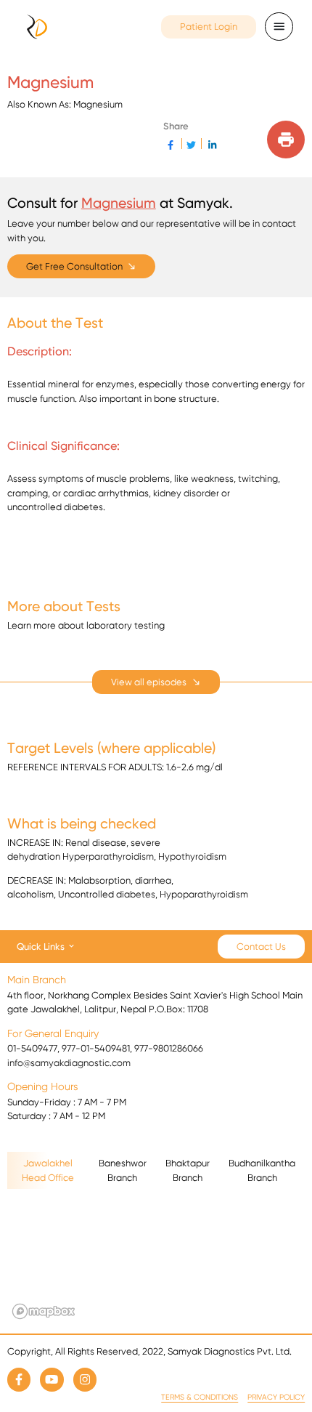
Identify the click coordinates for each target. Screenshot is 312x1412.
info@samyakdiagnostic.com (69, 1062)
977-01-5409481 (96, 1048)
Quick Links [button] (41, 946)
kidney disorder (186, 493)
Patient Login (208, 26)
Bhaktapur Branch (187, 1170)
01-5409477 (32, 1048)
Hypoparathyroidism (204, 894)
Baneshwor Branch (123, 1170)
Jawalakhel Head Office (48, 1170)
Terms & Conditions (199, 1397)
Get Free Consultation (74, 266)
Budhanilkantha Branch (262, 1170)
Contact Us (261, 946)
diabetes (83, 506)
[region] (156, 1258)
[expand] (156, 682)
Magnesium (118, 202)
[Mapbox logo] (43, 1311)
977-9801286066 (168, 1048)
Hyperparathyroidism (108, 856)
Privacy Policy (276, 1397)
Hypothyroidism (192, 856)
